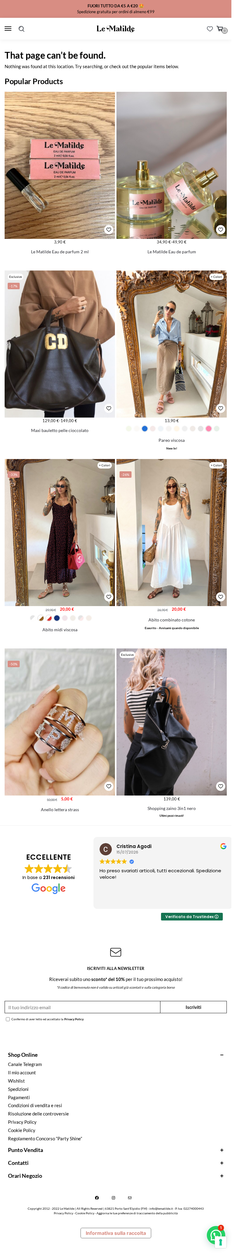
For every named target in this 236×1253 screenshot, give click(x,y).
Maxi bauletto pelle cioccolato (59, 430)
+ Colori (216, 276)
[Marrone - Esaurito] (192, 428)
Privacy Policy (74, 1019)
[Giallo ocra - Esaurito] (176, 428)
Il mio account (22, 1072)
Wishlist (16, 1081)
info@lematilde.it (161, 1208)
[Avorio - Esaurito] (136, 428)
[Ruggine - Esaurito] (88, 618)
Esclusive (15, 276)
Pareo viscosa (172, 440)
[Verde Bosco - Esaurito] (216, 428)
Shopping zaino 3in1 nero (172, 808)
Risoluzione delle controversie (38, 1113)
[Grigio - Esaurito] (184, 428)
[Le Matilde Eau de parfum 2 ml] (60, 165)
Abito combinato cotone (171, 619)
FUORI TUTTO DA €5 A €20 (113, 5)
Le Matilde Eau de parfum (172, 251)
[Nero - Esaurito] (200, 428)
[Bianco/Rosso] (48, 618)
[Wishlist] (209, 28)
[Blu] (56, 618)
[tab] (116, 1054)
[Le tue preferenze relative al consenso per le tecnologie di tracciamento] (220, 1242)
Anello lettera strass (60, 809)
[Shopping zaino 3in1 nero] (171, 722)
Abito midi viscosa (59, 629)
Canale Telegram (25, 1064)
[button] (216, 1235)
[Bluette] (144, 428)
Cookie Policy (21, 1130)
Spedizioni (18, 1089)
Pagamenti (19, 1097)
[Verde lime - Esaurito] (128, 428)
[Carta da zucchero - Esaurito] (160, 428)
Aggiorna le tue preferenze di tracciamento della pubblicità (137, 1213)
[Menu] (9, 28)
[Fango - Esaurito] (168, 428)
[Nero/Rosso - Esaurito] (80, 618)
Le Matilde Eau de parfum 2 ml (60, 251)
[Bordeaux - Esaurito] (152, 428)
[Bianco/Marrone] (40, 618)
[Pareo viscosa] (171, 344)
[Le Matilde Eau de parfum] (171, 165)
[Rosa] (208, 428)
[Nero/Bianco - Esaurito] (33, 618)
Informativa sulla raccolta (116, 1233)
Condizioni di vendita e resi (35, 1105)
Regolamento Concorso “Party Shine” (45, 1138)
